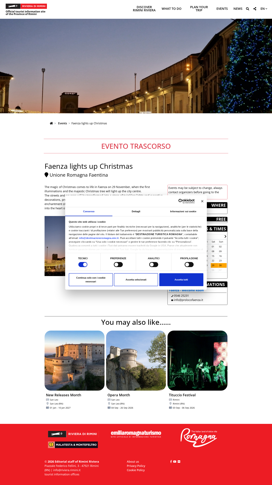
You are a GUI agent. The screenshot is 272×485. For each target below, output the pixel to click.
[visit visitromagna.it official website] (198, 438)
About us (133, 461)
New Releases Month (63, 395)
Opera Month (119, 395)
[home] (51, 123)
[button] (247, 9)
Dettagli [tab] (136, 211)
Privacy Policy (136, 466)
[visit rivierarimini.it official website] (73, 432)
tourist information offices (62, 474)
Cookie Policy (136, 470)
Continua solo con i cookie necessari (90, 279)
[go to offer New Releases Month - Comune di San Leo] (75, 361)
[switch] (118, 264)
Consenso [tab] (88, 211)
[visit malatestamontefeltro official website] (73, 447)
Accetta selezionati (136, 279)
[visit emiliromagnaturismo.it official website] (136, 434)
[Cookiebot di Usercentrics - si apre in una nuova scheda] (181, 201)
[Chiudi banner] (202, 201)
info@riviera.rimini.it (66, 470)
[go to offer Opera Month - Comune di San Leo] (136, 361)
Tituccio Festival (182, 395)
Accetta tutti (181, 279)
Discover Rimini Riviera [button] (144, 9)
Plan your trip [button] (199, 9)
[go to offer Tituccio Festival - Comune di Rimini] (197, 361)
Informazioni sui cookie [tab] (183, 211)
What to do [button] (171, 9)
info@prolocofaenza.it (188, 300)
